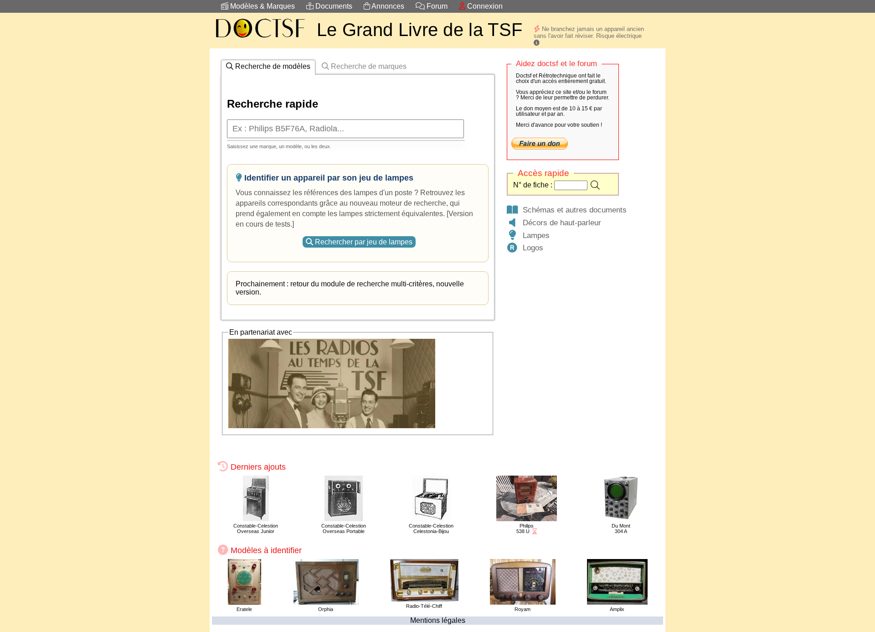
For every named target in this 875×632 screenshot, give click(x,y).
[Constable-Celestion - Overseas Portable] (343, 519)
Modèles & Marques (261, 6)
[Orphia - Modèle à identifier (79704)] (326, 602)
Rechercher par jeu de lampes (362, 242)
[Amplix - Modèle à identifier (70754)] (617, 602)
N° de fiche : (533, 185)
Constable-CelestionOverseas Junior (255, 528)
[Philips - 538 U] (526, 519)
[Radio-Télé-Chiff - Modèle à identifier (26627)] (424, 599)
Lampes (534, 235)
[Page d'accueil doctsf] (259, 39)
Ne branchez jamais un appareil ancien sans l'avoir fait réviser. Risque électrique (589, 32)
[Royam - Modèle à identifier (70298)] (523, 602)
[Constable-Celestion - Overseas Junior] (256, 519)
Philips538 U (525, 528)
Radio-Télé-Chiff (424, 606)
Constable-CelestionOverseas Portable (343, 528)
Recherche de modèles (271, 66)
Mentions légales (437, 620)
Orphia (325, 609)
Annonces (387, 6)
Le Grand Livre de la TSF (419, 30)
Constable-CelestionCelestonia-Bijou (431, 528)
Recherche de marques (368, 66)
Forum (436, 6)
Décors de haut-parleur (559, 222)
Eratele (244, 609)
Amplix (617, 609)
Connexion (484, 6)
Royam (522, 609)
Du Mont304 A (621, 528)
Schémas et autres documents (572, 209)
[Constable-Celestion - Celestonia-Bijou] (431, 519)
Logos (530, 247)
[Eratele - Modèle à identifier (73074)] (244, 602)
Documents (333, 6)
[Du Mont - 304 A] (621, 519)
